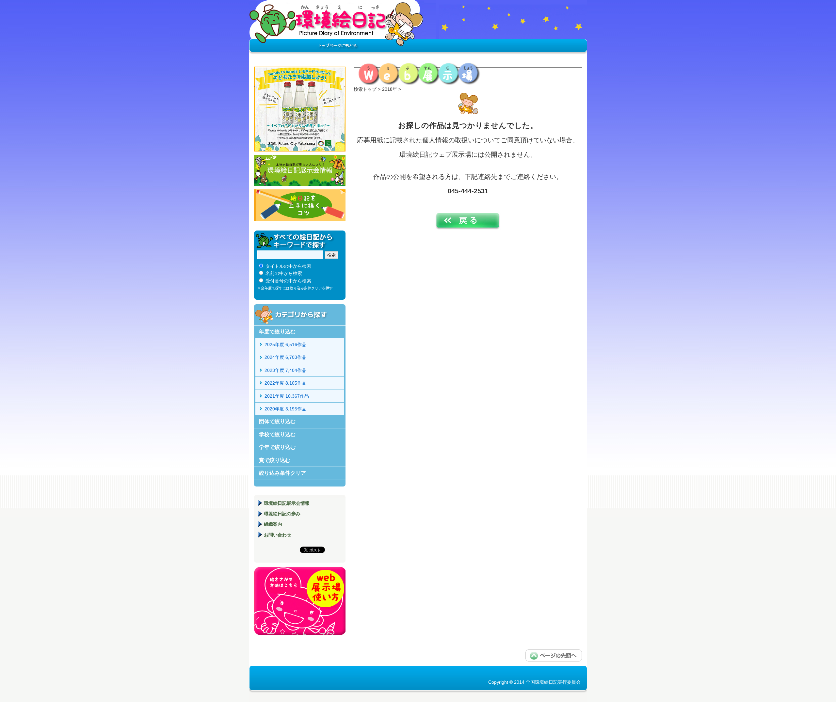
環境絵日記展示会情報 (300, 170)
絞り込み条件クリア (282, 473)
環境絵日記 (336, 28)
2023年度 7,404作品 (285, 370)
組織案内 (273, 524)
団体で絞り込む (277, 421)
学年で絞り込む (277, 447)
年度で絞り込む (277, 331)
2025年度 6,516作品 (285, 344)
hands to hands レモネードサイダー (300, 109)
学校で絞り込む (277, 434)
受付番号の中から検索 (288, 280)
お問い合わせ (277, 534)
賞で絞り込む (274, 460)
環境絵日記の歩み (282, 513)
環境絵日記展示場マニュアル (300, 601)
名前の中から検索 (283, 273)
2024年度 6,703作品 (285, 357)
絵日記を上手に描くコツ (300, 205)
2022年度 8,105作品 (285, 383)
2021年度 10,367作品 (287, 396)
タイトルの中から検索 (288, 266)
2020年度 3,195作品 (285, 408)
